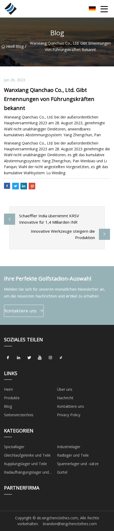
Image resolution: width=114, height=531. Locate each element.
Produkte (12, 397)
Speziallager (14, 446)
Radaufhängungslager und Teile (26, 473)
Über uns (64, 389)
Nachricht (65, 397)
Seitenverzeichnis (18, 414)
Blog (20, 46)
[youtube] (40, 358)
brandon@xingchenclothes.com (70, 523)
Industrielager (68, 446)
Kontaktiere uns (21, 311)
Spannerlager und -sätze (78, 463)
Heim (9, 46)
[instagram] (50, 358)
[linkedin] (19, 358)
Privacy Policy (68, 414)
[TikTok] (61, 358)
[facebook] (8, 358)
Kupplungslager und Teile (25, 463)
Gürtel (62, 472)
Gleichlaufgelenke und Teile (27, 455)
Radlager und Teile (73, 455)
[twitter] (29, 358)
